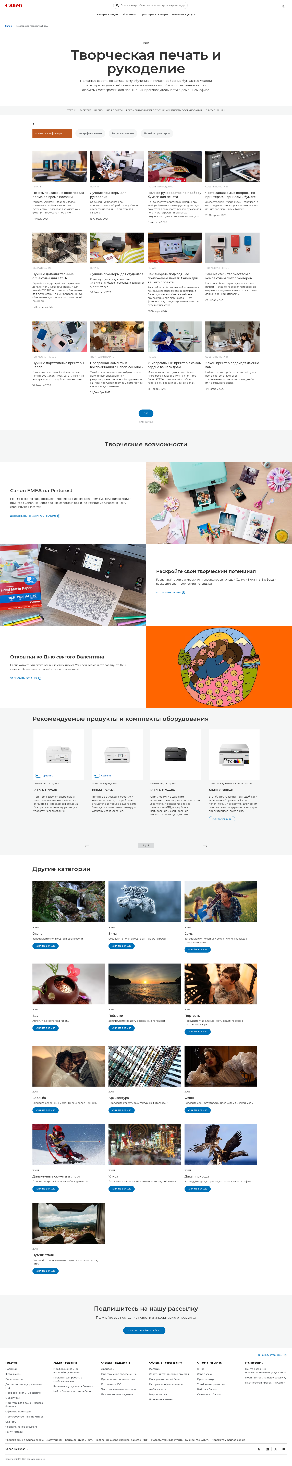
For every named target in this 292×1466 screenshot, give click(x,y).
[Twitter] (275, 1449)
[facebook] (259, 1449)
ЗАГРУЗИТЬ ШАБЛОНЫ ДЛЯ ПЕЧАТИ (101, 110)
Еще (146, 413)
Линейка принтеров (157, 133)
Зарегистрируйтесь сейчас (144, 1330)
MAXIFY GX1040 (221, 790)
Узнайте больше (45, 946)
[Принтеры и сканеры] (169, 14)
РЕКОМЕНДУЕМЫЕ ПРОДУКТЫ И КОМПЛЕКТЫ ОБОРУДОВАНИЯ (164, 110)
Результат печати (123, 133)
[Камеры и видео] (119, 14)
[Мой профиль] (284, 6)
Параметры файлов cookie (228, 1439)
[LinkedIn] (267, 1449)
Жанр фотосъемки (90, 133)
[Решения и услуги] (196, 14)
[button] (87, 845)
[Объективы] (137, 14)
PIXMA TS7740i (45, 790)
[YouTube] (284, 1449)
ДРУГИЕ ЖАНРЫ (215, 110)
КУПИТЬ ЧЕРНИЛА (222, 819)
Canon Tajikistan (15, 1448)
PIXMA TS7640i (103, 790)
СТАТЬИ (71, 110)
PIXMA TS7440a (162, 790)
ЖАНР (146, 43)
